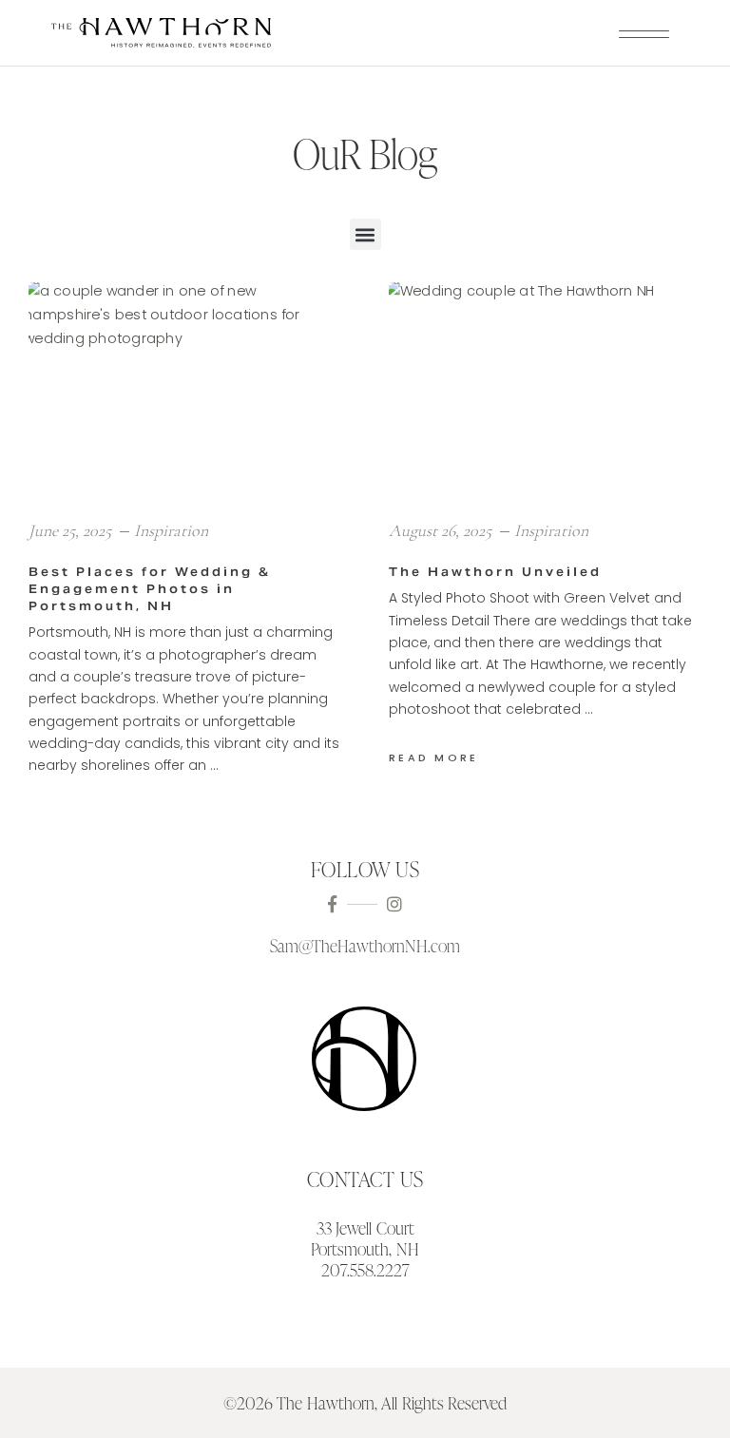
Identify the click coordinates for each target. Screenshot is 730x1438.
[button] (365, 234)
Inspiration (171, 530)
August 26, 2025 (442, 530)
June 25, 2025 (72, 530)
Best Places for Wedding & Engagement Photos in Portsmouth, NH (150, 589)
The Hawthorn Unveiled (495, 572)
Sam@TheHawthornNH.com (365, 945)
